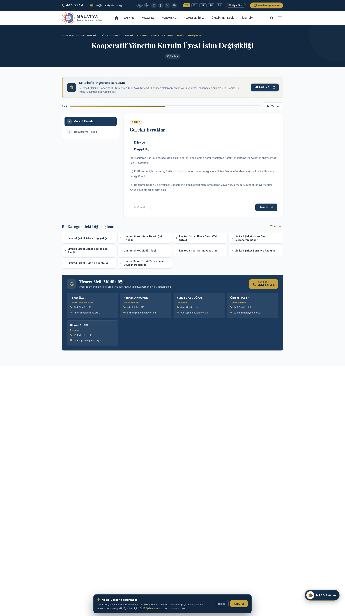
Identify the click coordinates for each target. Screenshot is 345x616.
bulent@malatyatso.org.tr (88, 340)
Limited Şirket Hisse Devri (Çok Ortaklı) (142, 238)
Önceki (141, 207)
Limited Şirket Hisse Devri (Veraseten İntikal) (251, 238)
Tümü (273, 226)
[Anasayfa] (116, 18)
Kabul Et (239, 603)
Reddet (220, 603)
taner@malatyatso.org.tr (87, 312)
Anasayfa (68, 35)
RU (219, 5)
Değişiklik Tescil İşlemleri (116, 35)
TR (186, 5)
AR (211, 5)
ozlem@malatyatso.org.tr (247, 312)
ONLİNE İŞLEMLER (269, 5)
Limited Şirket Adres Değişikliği (87, 238)
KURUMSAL (169, 17)
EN (194, 5)
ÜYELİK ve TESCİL (222, 17)
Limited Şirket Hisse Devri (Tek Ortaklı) (198, 238)
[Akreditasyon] (142, 5)
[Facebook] (161, 5)
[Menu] (279, 18)
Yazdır (275, 106)
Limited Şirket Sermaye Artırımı (198, 250)
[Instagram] (154, 5)
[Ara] (271, 18)
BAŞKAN (129, 17)
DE (202, 5)
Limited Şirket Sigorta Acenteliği (88, 262)
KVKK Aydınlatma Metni (152, 608)
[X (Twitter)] (167, 5)
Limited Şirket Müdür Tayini (140, 250)
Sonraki (264, 207)
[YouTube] (174, 5)
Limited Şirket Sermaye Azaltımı (255, 250)
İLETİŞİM (247, 17)
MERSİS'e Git (262, 87)
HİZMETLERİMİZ (194, 17)
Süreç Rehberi (87, 35)
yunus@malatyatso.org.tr (194, 312)
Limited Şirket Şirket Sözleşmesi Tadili (88, 250)
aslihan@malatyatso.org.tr (141, 312)
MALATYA (148, 17)
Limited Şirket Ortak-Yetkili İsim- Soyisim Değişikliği (143, 263)
